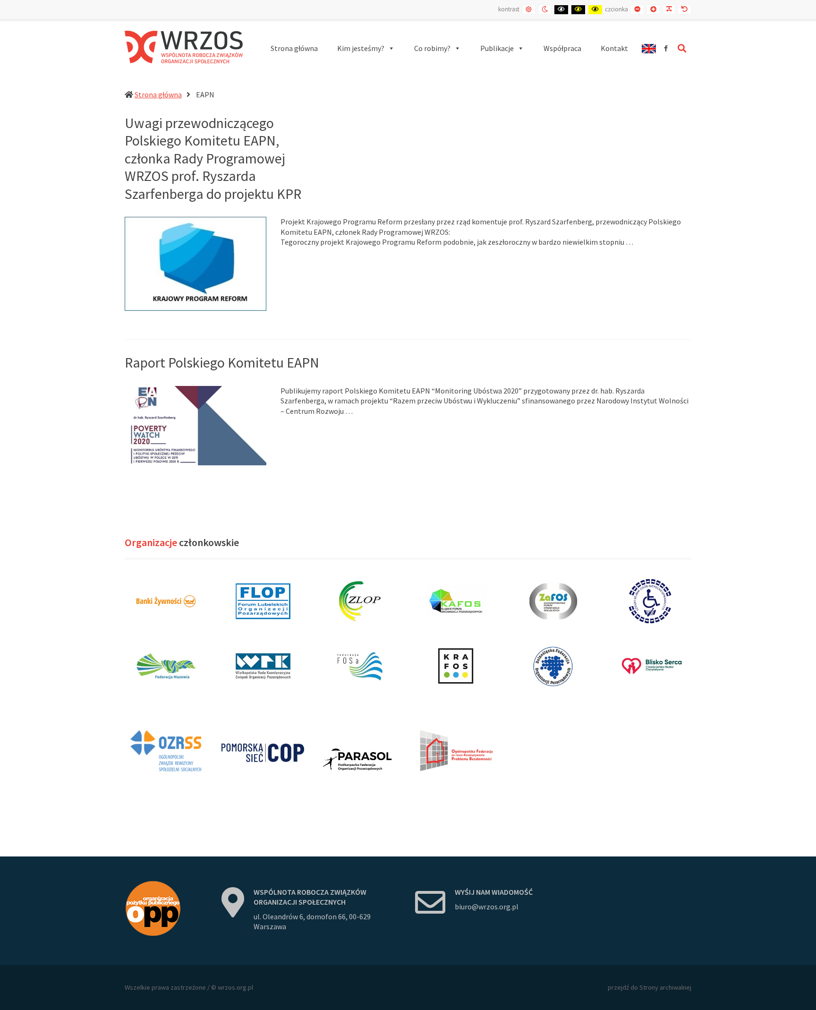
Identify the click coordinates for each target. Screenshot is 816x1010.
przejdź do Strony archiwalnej (649, 987)
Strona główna (158, 94)
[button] (366, 48)
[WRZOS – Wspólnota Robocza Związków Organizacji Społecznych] (184, 47)
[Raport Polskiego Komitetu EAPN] (195, 424)
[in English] (648, 48)
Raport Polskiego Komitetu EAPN (222, 362)
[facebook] (666, 48)
